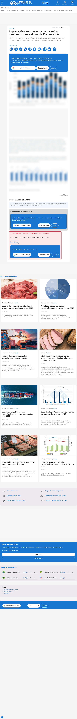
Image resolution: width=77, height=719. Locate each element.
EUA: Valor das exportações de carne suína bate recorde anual (18, 463)
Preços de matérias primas (54, 491)
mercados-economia (11, 590)
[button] (23, 68)
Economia (11, 28)
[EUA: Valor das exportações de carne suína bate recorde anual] (19, 445)
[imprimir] (49, 49)
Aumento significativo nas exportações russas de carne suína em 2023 (17, 414)
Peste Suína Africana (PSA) (16, 500)
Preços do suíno (12, 491)
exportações (8, 592)
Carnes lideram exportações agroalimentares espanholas (14, 357)
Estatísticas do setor (14, 496)
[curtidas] (54, 49)
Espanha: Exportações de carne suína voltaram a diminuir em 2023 (57, 413)
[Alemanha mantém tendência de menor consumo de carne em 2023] (19, 289)
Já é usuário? (38, 558)
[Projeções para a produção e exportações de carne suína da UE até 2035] (57, 445)
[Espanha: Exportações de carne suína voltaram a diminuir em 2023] (57, 395)
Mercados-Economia (7, 303)
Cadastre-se (43, 68)
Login (53, 68)
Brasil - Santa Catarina (52, 572)
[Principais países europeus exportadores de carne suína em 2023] (57, 289)
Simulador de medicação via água (56, 500)
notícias (6, 594)
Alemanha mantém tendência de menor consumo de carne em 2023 (17, 307)
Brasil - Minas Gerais (14, 572)
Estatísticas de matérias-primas (55, 496)
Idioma (64, 27)
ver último (14, 242)
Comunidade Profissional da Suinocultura (24, 4)
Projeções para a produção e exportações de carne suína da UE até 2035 (57, 464)
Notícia (16, 303)
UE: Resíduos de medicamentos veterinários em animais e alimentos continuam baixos (56, 358)
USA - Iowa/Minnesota (52, 578)
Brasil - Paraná (12, 578)
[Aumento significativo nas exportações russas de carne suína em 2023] (19, 395)
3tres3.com (24, 2)
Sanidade (43, 353)
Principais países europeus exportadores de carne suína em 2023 (57, 307)
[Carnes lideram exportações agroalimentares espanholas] (19, 339)
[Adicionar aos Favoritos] (45, 49)
